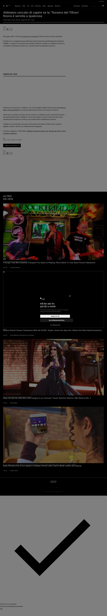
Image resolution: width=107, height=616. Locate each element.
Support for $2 (55, 316)
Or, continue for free (55, 325)
